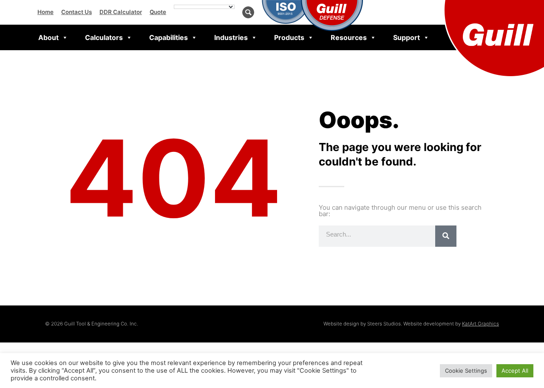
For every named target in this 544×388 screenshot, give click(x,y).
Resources (349, 37)
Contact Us (76, 12)
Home (45, 12)
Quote (158, 12)
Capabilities (168, 37)
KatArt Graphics (480, 324)
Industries (231, 37)
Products (289, 37)
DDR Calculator (120, 12)
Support (406, 37)
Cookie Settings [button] (466, 370)
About (48, 37)
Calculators (104, 37)
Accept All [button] (515, 370)
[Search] (445, 236)
